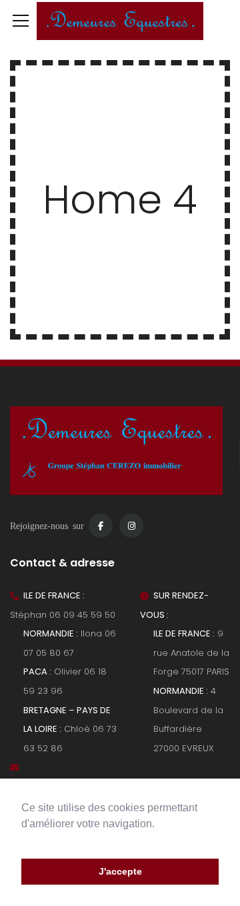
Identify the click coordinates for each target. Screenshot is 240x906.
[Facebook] (101, 526)
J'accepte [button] (120, 871)
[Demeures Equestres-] (120, 20)
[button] (23, 841)
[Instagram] (131, 526)
